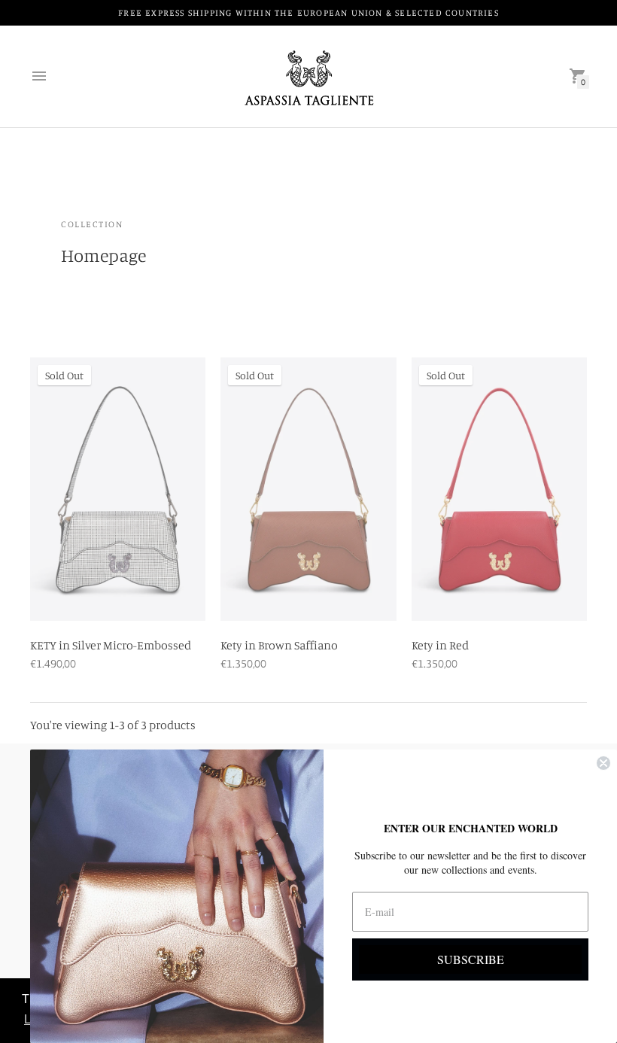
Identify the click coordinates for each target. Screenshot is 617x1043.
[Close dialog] (603, 763)
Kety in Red (440, 644)
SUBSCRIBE (470, 959)
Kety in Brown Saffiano (279, 644)
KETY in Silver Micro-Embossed (110, 644)
